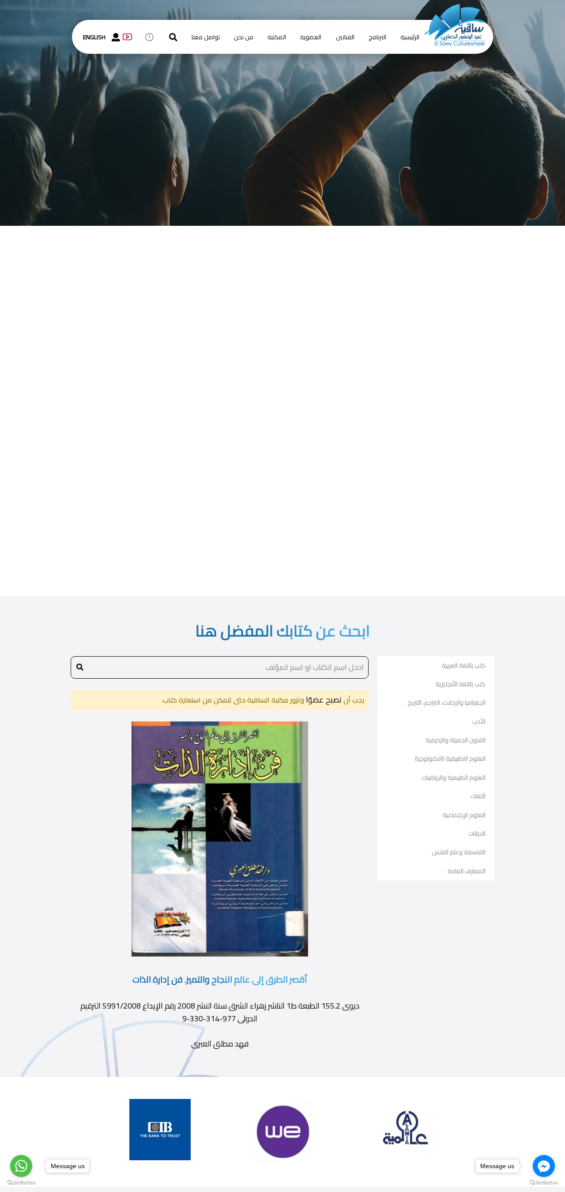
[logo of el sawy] (454, 9)
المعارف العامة (467, 871)
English (94, 37)
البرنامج (377, 37)
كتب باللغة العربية (464, 665)
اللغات (478, 796)
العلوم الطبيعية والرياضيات (454, 777)
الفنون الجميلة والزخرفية (456, 740)
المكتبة (276, 37)
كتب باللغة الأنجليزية (461, 684)
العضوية (310, 37)
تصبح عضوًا (323, 699)
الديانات (477, 833)
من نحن (243, 37)
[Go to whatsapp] (21, 1166)
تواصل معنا (206, 37)
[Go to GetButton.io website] (21, 1183)
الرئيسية (409, 37)
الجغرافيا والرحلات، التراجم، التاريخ (446, 702)
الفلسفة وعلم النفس (459, 852)
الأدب (479, 721)
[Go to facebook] (544, 1166)
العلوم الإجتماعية (464, 815)
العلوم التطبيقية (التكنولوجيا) (450, 758)
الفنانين (345, 37)
